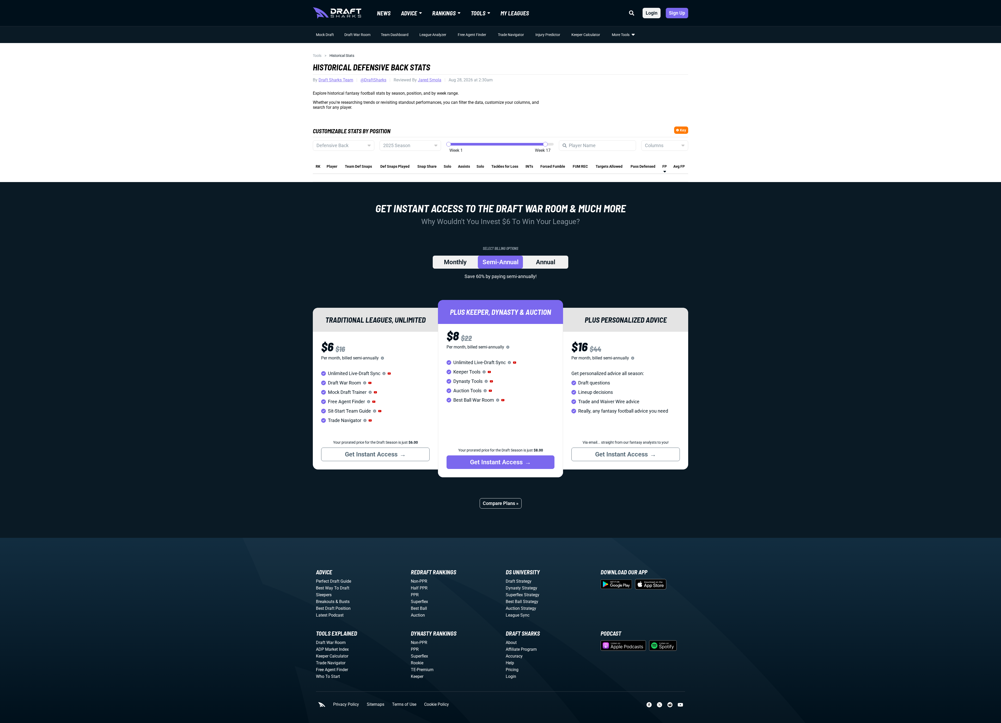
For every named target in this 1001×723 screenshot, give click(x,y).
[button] (389, 373)
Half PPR (419, 588)
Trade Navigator (511, 35)
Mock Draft (325, 35)
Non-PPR (419, 581)
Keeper (417, 676)
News (383, 13)
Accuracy (514, 656)
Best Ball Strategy (522, 601)
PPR (415, 594)
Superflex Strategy (522, 594)
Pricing (512, 669)
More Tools (621, 35)
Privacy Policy (346, 704)
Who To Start (328, 676)
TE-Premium (422, 669)
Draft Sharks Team (336, 79)
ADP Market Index (332, 649)
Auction (418, 615)
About (511, 642)
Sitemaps (375, 704)
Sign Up (677, 13)
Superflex (419, 601)
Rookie (417, 662)
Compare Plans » (500, 503)
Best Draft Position (333, 608)
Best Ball (419, 608)
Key (683, 130)
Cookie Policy (436, 704)
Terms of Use (404, 704)
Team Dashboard (394, 35)
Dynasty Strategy (521, 588)
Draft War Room (357, 35)
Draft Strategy (519, 581)
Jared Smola (429, 79)
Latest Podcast (330, 615)
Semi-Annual (500, 262)
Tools (317, 55)
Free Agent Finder (472, 35)
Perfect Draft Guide (333, 581)
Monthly (455, 262)
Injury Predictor (547, 35)
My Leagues (514, 13)
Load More (324, 178)
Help (510, 662)
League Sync (517, 615)
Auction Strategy (521, 608)
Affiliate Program (521, 649)
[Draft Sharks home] (337, 13)
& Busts (342, 601)
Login (651, 13)
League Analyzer (432, 35)
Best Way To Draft (332, 588)
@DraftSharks (373, 79)
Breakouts (325, 601)
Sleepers (324, 594)
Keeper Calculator (585, 35)
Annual (545, 262)
